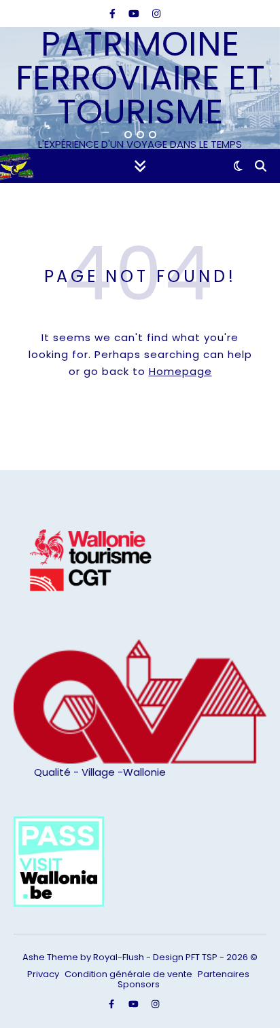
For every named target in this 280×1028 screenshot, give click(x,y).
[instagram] (156, 13)
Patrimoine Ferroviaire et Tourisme (140, 78)
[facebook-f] (113, 13)
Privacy (43, 974)
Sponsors (139, 984)
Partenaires (223, 974)
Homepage (180, 371)
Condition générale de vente (128, 974)
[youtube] (135, 13)
